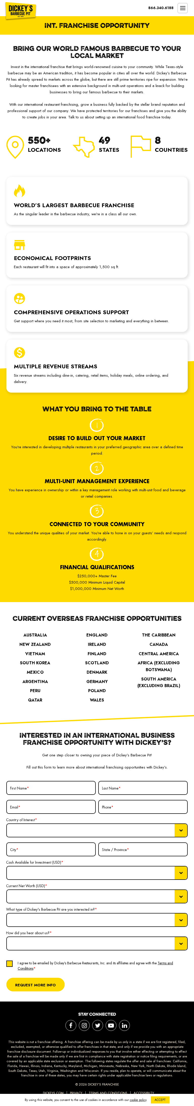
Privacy (76, 1093)
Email (15, 807)
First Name (19, 788)
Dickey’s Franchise (20, 11)
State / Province (115, 850)
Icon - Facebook (70, 1025)
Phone (107, 807)
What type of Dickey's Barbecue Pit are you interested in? (51, 909)
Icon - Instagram (84, 1025)
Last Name (111, 788)
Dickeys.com (53, 1093)
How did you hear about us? (29, 933)
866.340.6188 (161, 7)
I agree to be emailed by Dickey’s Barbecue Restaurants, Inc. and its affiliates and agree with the (95, 966)
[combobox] (97, 830)
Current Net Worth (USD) (26, 886)
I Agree (13, 956)
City (14, 850)
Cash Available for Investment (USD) (34, 862)
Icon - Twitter (97, 1025)
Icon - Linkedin (124, 1025)
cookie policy (138, 1100)
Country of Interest (21, 820)
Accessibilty (144, 1093)
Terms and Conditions (108, 1093)
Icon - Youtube (111, 1025)
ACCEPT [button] (160, 1100)
